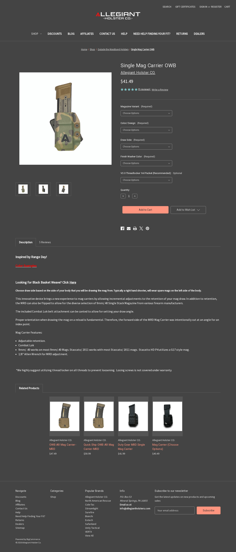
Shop (34, 33)
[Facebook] (122, 228)
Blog (71, 33)
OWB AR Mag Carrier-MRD (62, 447)
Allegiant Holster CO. (96, 496)
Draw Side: (133, 140)
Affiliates (87, 33)
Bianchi (89, 516)
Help (124, 33)
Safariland (90, 524)
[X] (141, 228)
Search (167, 6)
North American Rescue (98, 500)
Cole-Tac (89, 504)
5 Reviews (45, 242)
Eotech (89, 520)
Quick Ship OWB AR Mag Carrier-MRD (99, 447)
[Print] (135, 228)
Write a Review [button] (160, 89)
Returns (182, 33)
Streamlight (91, 508)
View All (89, 535)
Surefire (89, 512)
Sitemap (20, 527)
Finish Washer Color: (138, 156)
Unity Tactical (92, 527)
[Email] (129, 228)
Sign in (203, 6)
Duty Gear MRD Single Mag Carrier (131, 447)
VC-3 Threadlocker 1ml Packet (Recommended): (151, 173)
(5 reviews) (144, 89)
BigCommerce (33, 539)
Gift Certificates (185, 6)
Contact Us (107, 33)
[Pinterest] (147, 228)
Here (73, 282)
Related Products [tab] (29, 388)
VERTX (88, 531)
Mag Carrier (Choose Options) (165, 447)
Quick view (61, 413)
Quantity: (125, 190)
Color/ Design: (135, 123)
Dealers (199, 33)
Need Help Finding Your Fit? (151, 33)
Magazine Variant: (136, 106)
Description (25, 242)
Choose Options (64, 419)
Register (216, 6)
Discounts (55, 33)
